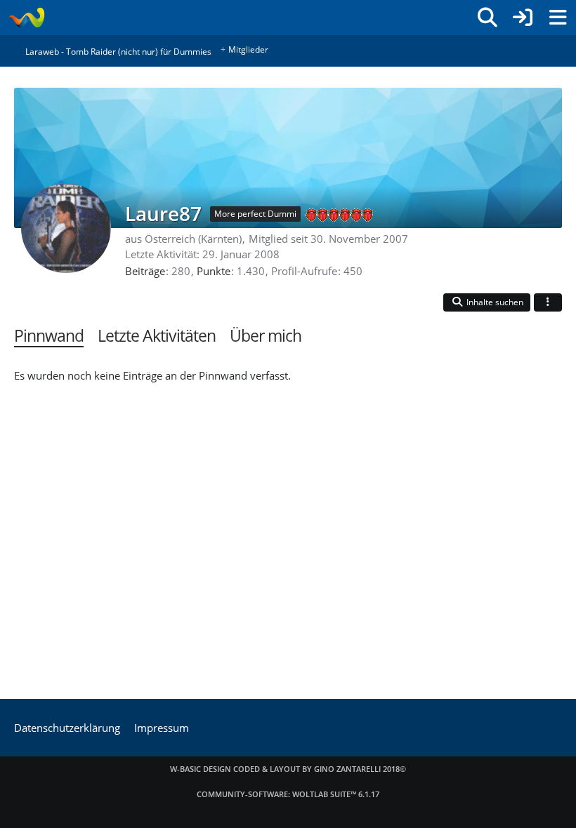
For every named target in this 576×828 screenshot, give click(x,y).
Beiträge (145, 271)
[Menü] (558, 18)
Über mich (265, 336)
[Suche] (487, 18)
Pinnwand (49, 336)
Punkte (213, 271)
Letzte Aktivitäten (157, 336)
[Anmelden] (523, 17)
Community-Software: (288, 794)
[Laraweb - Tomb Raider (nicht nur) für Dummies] (26, 18)
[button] (486, 302)
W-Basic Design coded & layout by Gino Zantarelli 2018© (288, 768)
